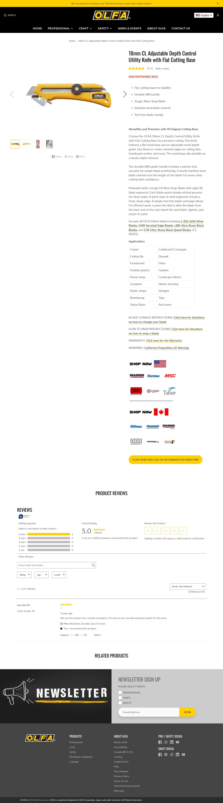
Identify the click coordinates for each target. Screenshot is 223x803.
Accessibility (120, 747)
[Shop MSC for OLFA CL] (170, 376)
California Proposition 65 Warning (166, 347)
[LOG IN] (217, 15)
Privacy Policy (121, 776)
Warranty (119, 790)
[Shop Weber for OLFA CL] (152, 441)
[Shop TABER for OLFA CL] (169, 390)
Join (187, 712)
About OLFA (156, 28)
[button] (125, 94)
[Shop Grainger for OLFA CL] (137, 375)
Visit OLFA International (127, 785)
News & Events (130, 28)
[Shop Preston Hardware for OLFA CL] (169, 441)
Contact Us (181, 28)
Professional (59, 28)
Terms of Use (121, 781)
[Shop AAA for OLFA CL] (136, 391)
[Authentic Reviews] (25, 516)
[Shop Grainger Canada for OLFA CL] (168, 426)
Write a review (162, 69)
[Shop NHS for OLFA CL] (136, 441)
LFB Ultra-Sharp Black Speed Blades (167, 230)
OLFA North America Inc (38, 800)
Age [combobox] (39, 575)
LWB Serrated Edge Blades (156, 225)
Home (37, 28)
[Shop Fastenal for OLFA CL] (153, 375)
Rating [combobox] (22, 575)
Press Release (121, 771)
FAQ (116, 766)
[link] (99, 531)
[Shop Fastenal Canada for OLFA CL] (136, 426)
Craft (83, 28)
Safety (103, 28)
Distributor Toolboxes (81, 756)
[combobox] (190, 586)
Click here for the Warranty (164, 340)
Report (97, 635)
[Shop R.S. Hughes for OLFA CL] (152, 390)
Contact (118, 756)
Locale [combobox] (57, 575)
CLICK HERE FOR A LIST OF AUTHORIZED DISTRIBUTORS (165, 459)
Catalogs (74, 761)
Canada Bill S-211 (123, 751)
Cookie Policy (121, 761)
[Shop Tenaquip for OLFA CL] (152, 426)
